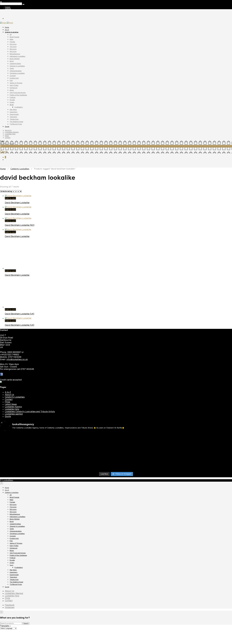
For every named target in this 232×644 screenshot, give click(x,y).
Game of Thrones (16, 83)
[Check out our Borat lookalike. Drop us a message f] (28, 466)
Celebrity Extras (15, 63)
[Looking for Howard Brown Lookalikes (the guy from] (87, 453)
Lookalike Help (10, 134)
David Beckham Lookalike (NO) (19, 225)
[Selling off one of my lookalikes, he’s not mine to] (87, 436)
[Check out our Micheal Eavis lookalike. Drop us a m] (145, 454)
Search (25, 623)
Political (12, 97)
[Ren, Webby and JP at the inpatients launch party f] (145, 436)
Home (7, 27)
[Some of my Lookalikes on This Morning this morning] (28, 460)
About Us (8, 130)
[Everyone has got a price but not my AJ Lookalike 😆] (145, 460)
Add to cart (10, 198)
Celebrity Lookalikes (11, 32)
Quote (7, 127)
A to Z (7, 30)
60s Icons (13, 44)
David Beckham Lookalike (17, 202)
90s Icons (13, 51)
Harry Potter (14, 85)
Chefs (12, 68)
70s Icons (13, 47)
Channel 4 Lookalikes (17, 66)
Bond (12, 61)
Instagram (8, 8)
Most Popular (14, 37)
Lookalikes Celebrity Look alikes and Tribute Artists (30, 411)
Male (11, 39)
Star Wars (13, 109)
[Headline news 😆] (87, 443)
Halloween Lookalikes (17, 56)
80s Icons (13, 49)
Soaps (12, 102)
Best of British (15, 59)
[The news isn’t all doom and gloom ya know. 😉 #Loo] (28, 444)
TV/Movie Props (16, 124)
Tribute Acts (14, 119)
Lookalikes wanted (14, 414)
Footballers (18, 107)
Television (13, 117)
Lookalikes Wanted (11, 132)
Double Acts (14, 78)
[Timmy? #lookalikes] (28, 435)
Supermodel (14, 114)
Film (11, 80)
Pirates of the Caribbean (18, 95)
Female (12, 42)
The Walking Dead (16, 122)
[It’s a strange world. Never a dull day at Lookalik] (87, 465)
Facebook (7, 7)
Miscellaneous (15, 54)
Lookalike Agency (13, 407)
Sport (12, 105)
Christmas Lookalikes (17, 73)
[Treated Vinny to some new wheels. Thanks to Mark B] (28, 453)
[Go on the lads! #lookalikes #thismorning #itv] (87, 460)
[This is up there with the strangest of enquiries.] (145, 465)
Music (12, 90)
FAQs (7, 136)
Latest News (11, 404)
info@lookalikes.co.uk (17, 359)
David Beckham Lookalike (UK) (19, 314)
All (11, 34)
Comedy (13, 76)
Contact (7, 138)
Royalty (12, 100)
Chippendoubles (16, 71)
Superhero (13, 112)
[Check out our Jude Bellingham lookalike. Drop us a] (145, 445)
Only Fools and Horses (18, 93)
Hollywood (13, 88)
